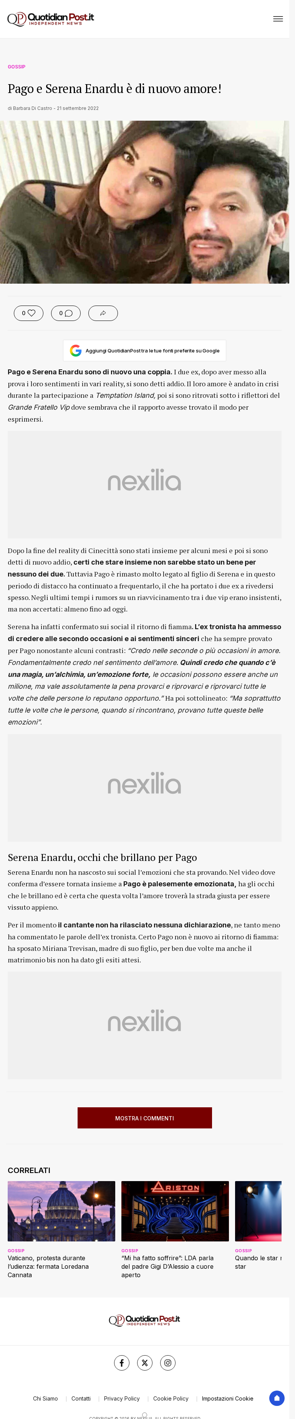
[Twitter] (144, 1363)
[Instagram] (168, 1363)
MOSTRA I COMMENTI (144, 1118)
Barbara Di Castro (32, 108)
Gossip (16, 67)
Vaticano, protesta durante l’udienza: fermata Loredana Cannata (48, 1266)
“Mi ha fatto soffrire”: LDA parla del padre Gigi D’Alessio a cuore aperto (167, 1266)
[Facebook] (121, 1363)
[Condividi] (103, 313)
